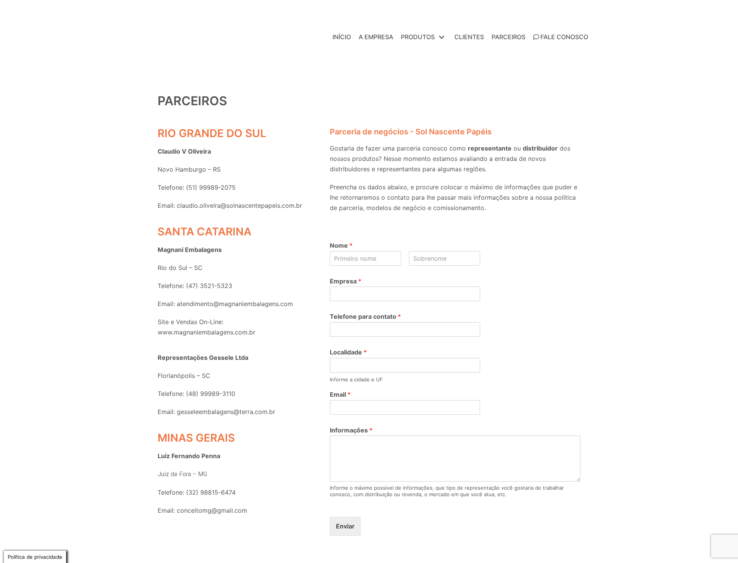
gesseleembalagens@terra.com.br (226, 412)
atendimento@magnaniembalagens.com (235, 304)
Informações (351, 430)
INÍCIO (341, 37)
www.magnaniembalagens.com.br (206, 332)
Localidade (348, 352)
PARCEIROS (508, 37)
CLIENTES (469, 37)
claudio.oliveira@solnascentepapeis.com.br (239, 205)
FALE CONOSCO (564, 37)
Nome (341, 245)
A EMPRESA (376, 37)
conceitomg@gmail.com (212, 510)
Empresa (345, 281)
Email (340, 394)
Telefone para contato (365, 316)
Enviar (345, 526)
